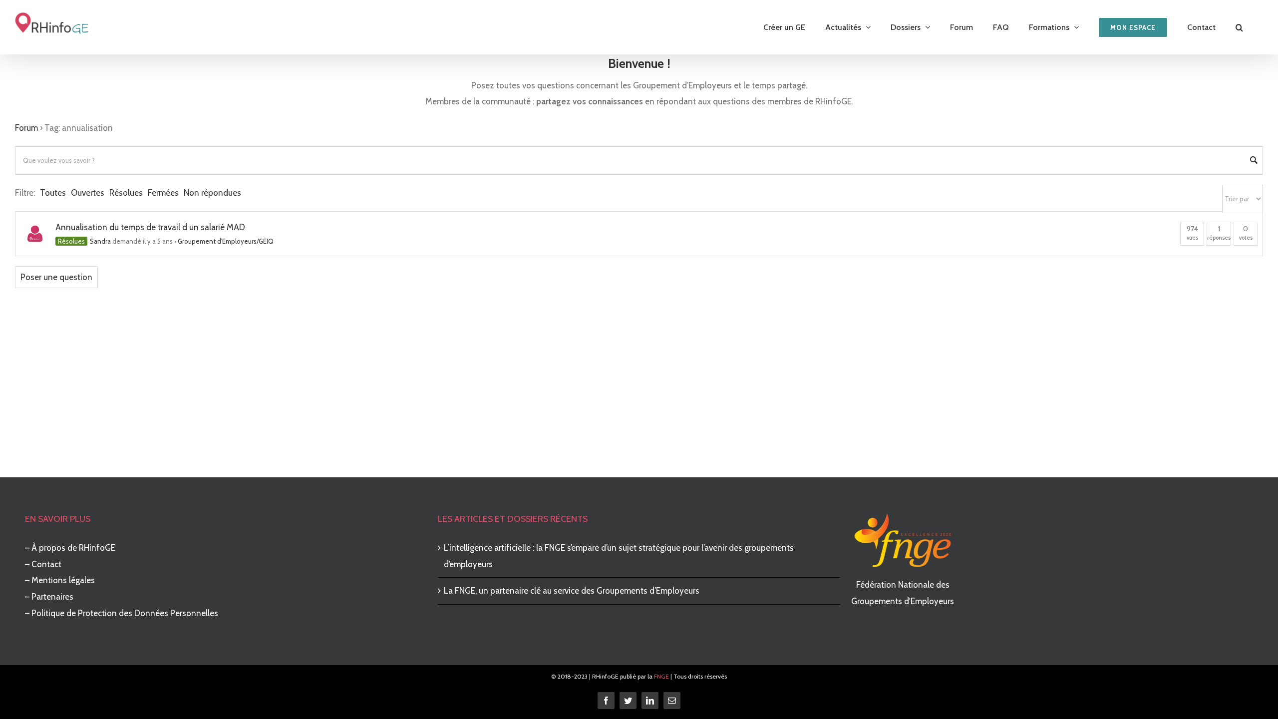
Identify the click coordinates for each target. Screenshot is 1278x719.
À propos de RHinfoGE (73, 548)
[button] (1239, 27)
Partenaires (52, 597)
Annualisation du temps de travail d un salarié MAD (150, 227)
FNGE (661, 676)
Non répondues (212, 193)
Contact (46, 564)
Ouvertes (87, 193)
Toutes (53, 193)
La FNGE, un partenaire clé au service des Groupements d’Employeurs (571, 591)
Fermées (163, 193)
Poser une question (56, 277)
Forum (26, 128)
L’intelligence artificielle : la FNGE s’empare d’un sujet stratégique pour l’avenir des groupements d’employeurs (619, 556)
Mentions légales (63, 580)
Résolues (126, 193)
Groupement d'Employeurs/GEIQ (226, 241)
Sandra (100, 241)
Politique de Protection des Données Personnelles (124, 613)
